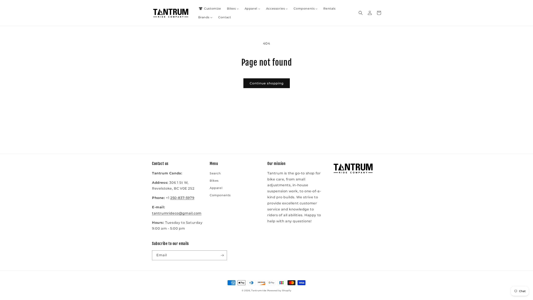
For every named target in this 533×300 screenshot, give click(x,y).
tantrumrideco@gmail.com (177, 213)
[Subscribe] (222, 255)
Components (220, 195)
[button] (360, 13)
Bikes (214, 180)
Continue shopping (267, 83)
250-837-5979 (182, 198)
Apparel (216, 188)
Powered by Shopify (279, 290)
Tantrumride (258, 290)
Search (215, 173)
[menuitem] (209, 8)
